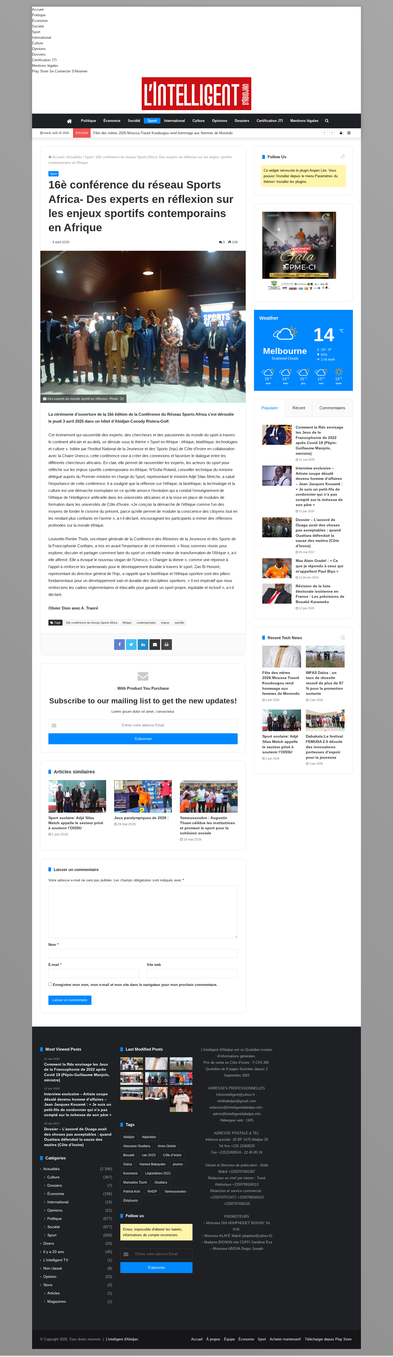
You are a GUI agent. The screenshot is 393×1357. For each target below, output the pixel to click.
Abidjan (128, 1137)
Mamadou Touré (135, 1182)
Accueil (38, 9)
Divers (48, 1244)
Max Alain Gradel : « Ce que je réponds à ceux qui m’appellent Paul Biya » (319, 565)
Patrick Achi (131, 1191)
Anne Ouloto (167, 1146)
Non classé (52, 1268)
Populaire (269, 408)
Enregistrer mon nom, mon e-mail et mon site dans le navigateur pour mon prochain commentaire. (135, 985)
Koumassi (130, 1173)
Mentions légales (45, 66)
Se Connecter (60, 71)
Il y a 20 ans (53, 1252)
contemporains (146, 622)
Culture (37, 43)
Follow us (135, 1215)
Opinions (39, 49)
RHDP (152, 1191)
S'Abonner (79, 71)
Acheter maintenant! (285, 1339)
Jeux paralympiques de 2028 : (142, 818)
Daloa (127, 1164)
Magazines (56, 1301)
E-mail (54, 965)
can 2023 (149, 1155)
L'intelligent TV (55, 1260)
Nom (53, 945)
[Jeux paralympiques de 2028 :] (143, 796)
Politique (38, 15)
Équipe (229, 1339)
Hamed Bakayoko (152, 1164)
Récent (298, 408)
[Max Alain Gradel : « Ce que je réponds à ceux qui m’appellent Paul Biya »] (277, 568)
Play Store (40, 71)
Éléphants (130, 1200)
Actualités (74, 157)
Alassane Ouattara (136, 1146)
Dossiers (39, 54)
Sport (36, 32)
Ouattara (161, 1182)
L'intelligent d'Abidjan (122, 1339)
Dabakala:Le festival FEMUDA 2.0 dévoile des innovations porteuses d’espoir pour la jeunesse (324, 746)
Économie (40, 21)
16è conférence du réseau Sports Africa (91, 622)
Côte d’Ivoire (172, 1155)
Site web (154, 965)
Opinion (49, 1277)
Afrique (127, 622)
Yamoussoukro (175, 1191)
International (41, 38)
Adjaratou (149, 1137)
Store (47, 1285)
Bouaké (128, 1155)
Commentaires (332, 408)
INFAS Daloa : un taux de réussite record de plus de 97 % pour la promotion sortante (159, 133)
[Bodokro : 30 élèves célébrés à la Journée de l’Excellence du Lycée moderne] (131, 1093)
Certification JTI (44, 60)
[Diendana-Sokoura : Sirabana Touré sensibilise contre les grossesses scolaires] (131, 1063)
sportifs (179, 622)
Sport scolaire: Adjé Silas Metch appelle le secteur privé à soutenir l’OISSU (75, 823)
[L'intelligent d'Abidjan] (196, 93)
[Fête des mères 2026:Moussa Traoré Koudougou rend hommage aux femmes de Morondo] (281, 657)
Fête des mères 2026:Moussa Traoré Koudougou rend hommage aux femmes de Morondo (281, 683)
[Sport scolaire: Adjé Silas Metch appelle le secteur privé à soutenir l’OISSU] (77, 796)
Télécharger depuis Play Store (328, 1339)
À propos (213, 1339)
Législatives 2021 (158, 1173)
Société (38, 26)
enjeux (165, 622)
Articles (53, 1293)
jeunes (178, 1164)
